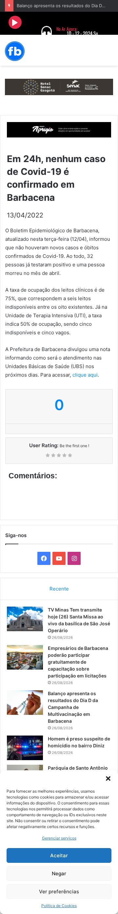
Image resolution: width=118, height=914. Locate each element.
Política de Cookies (59, 905)
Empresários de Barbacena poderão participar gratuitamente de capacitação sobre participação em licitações (78, 661)
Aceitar (59, 855)
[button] (108, 778)
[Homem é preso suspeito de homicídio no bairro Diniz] (25, 748)
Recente (59, 589)
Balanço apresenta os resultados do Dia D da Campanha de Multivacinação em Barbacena (73, 707)
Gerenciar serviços (59, 838)
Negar (59, 873)
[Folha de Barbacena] (15, 51)
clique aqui (85, 375)
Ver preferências (59, 891)
